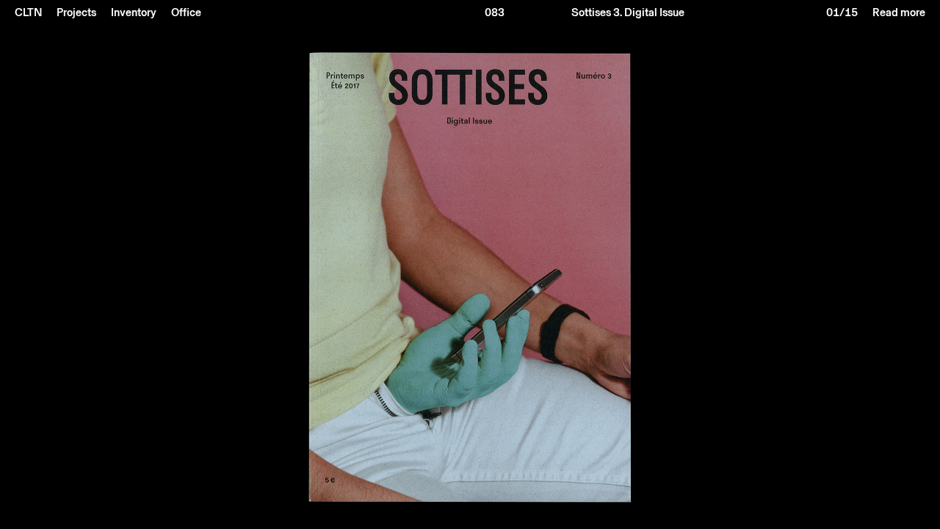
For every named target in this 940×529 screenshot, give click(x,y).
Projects (76, 12)
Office (186, 12)
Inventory (133, 12)
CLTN (28, 12)
